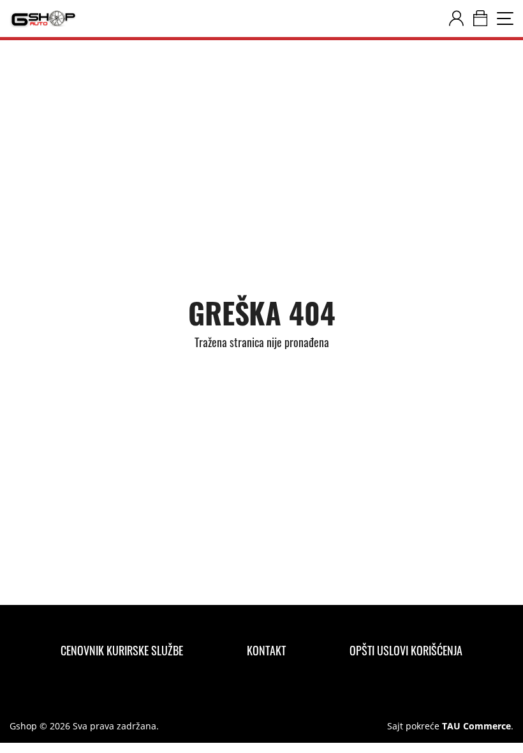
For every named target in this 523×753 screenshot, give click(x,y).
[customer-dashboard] (456, 18)
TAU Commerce (476, 726)
